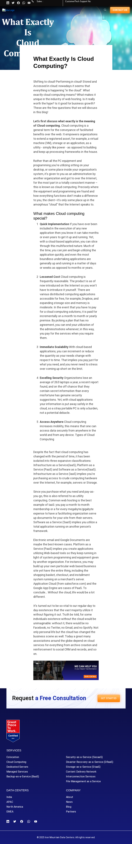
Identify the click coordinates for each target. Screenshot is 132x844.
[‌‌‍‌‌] (105, 10)
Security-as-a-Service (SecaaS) (84, 757)
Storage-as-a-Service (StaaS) (83, 766)
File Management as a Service (83, 781)
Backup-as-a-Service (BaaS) (22, 776)
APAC (9, 801)
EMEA (9, 811)
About (69, 797)
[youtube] (29, 3)
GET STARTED (109, 698)
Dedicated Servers (17, 766)
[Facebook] (21, 821)
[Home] (8, 10)
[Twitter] (13, 3)
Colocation (12, 757)
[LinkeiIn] (8, 821)
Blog (68, 806)
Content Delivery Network (81, 771)
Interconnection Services (80, 776)
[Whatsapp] (23, 3)
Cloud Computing (16, 761)
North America (14, 806)
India (9, 797)
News (69, 801)
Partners (71, 811)
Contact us (120, 10)
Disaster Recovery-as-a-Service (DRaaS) (89, 761)
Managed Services (17, 771)
